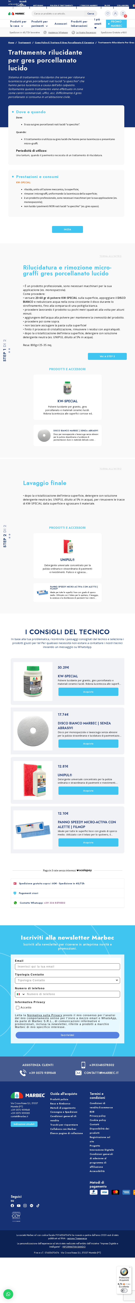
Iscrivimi (67, 1035)
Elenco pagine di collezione (66, 1133)
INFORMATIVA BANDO (74, 1246)
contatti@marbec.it (19, 1116)
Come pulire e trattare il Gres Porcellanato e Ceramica (64, 42)
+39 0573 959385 (20, 1113)
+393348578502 (101, 1065)
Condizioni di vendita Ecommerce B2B (101, 1107)
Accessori (61, 24)
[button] (8, 1294)
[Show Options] (117, 980)
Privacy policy (98, 1116)
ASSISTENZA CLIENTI (38, 1065)
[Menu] (130, 1268)
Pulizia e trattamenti (61, 5)
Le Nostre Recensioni (86, 32)
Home (11, 42)
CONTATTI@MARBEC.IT (101, 1073)
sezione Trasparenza (77, 1238)
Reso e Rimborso (60, 1103)
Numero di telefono (30, 988)
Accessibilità (97, 1171)
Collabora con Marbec (63, 1129)
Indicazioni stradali (24, 1124)
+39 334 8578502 (54, 902)
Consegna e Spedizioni (63, 1112)
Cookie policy (98, 1120)
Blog (107, 5)
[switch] (124, 1291)
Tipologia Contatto (29, 974)
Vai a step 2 (107, 356)
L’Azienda (21, 5)
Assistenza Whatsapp (58, 32)
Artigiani (38, 5)
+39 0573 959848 (42, 1073)
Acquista (88, 691)
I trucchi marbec (89, 5)
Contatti (94, 1124)
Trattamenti (24, 42)
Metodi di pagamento (63, 1107)
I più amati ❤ (97, 24)
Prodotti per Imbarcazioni (79, 24)
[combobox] (66, 980)
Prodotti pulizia (59, 1099)
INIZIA (67, 229)
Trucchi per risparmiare (64, 1124)
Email (19, 960)
